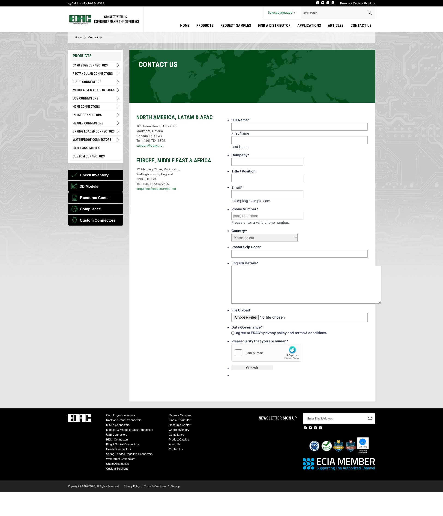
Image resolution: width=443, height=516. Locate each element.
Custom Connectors (89, 156)
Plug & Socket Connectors (122, 444)
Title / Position (243, 171)
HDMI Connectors (86, 107)
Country (239, 231)
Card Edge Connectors (90, 65)
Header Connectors (118, 449)
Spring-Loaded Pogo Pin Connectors (129, 454)
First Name (240, 133)
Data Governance (247, 327)
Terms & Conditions (155, 486)
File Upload (240, 310)
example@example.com (250, 201)
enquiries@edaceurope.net (156, 188)
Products (205, 25)
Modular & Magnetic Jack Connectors (129, 430)
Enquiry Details (244, 263)
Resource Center (351, 3)
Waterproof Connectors (92, 140)
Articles (336, 25)
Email (236, 187)
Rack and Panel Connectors (123, 420)
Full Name (240, 120)
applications (309, 25)
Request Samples (236, 25)
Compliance (176, 434)
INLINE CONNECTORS (87, 115)
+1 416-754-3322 (93, 3)
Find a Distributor (274, 25)
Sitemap (175, 486)
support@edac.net (149, 145)
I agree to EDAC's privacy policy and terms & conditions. (280, 333)
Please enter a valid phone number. (260, 222)
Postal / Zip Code (246, 247)
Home (184, 25)
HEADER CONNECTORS (88, 123)
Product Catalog (179, 439)
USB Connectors (85, 98)
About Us (369, 3)
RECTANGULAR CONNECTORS (93, 73)
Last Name (239, 147)
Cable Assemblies (86, 148)
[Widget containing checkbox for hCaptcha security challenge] (266, 353)
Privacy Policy (132, 486)
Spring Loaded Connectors (94, 131)
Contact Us (360, 25)
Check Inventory (179, 430)
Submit (252, 367)
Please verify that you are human (259, 341)
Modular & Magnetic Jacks (94, 90)
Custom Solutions (117, 468)
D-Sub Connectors (87, 82)
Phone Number (244, 209)
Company (240, 155)
